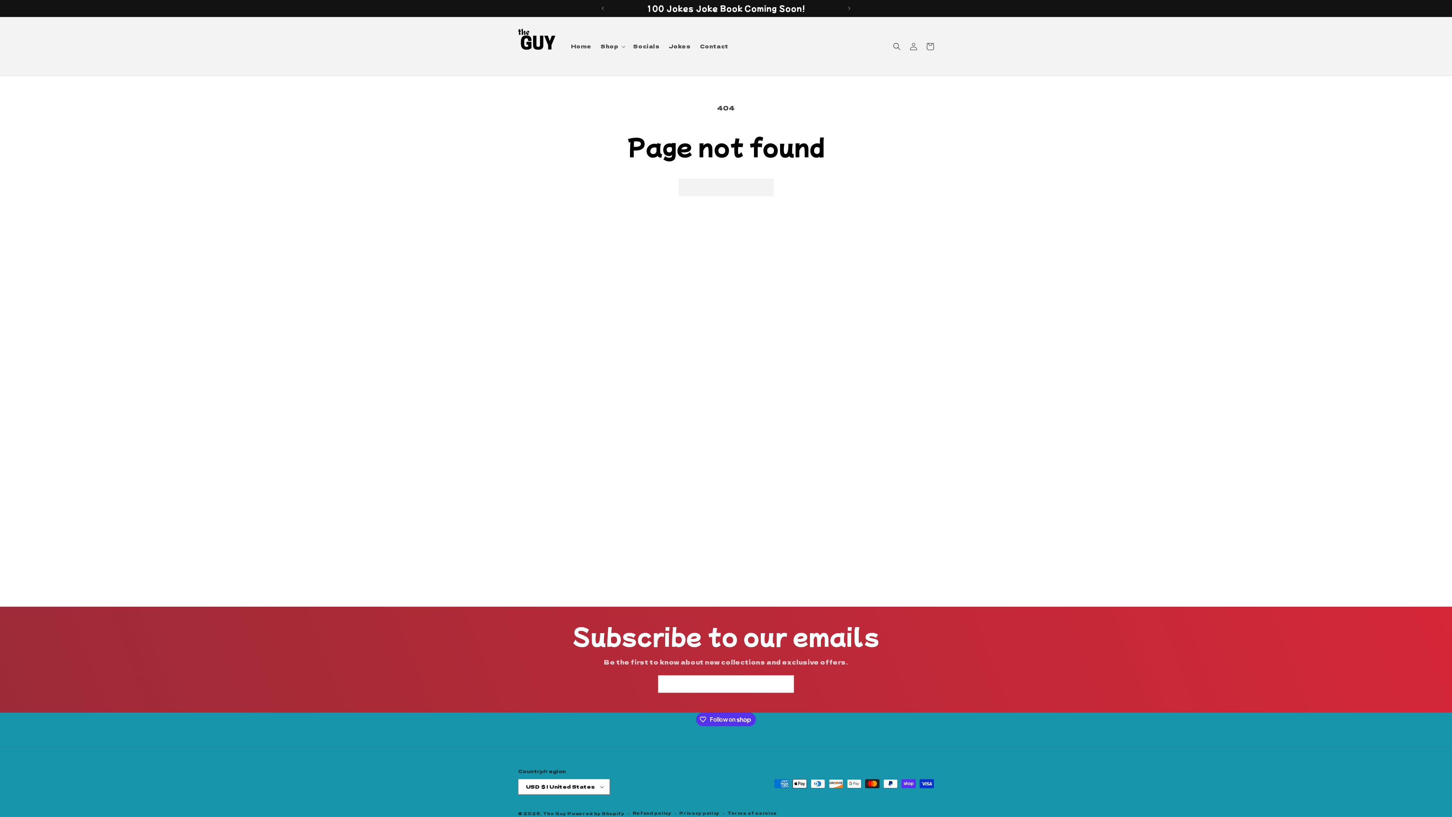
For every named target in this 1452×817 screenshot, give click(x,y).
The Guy (555, 813)
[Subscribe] (785, 684)
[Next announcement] (849, 8)
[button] (612, 46)
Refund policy (652, 813)
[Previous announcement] (602, 8)
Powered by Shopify (596, 813)
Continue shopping (726, 187)
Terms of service (752, 813)
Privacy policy (699, 813)
